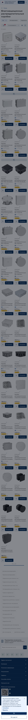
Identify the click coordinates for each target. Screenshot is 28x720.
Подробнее (6, 707)
